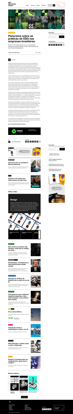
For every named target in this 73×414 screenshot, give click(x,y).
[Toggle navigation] (54, 5)
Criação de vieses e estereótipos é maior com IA (18, 328)
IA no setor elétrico (15, 312)
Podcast (10, 175)
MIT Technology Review (14, 52)
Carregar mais (24, 397)
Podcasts (32, 5)
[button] (39, 234)
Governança (10, 356)
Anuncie (26, 406)
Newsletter (44, 5)
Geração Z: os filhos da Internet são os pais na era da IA (18, 280)
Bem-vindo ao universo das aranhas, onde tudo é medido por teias (18, 248)
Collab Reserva (27, 407)
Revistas (38, 5)
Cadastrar (61, 36)
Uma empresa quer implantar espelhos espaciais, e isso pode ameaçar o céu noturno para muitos (18, 297)
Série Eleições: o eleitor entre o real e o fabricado (18, 344)
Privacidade (11, 409)
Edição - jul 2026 (13, 196)
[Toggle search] (49, 5)
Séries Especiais (11, 340)
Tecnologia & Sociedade (12, 275)
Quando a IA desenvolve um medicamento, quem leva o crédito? (18, 361)
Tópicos (27, 5)
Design (13, 199)
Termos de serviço (28, 409)
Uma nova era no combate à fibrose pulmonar (18, 163)
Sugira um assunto (28, 408)
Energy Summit (16, 318)
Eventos (10, 407)
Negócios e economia (12, 32)
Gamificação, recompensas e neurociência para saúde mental (18, 264)
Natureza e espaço (11, 291)
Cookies (10, 408)
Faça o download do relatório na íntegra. (17, 124)
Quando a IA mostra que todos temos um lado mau (17, 179)
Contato (10, 406)
